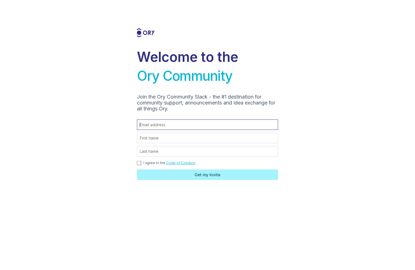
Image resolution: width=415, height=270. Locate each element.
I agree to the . (169, 163)
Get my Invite (207, 174)
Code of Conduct (180, 163)
